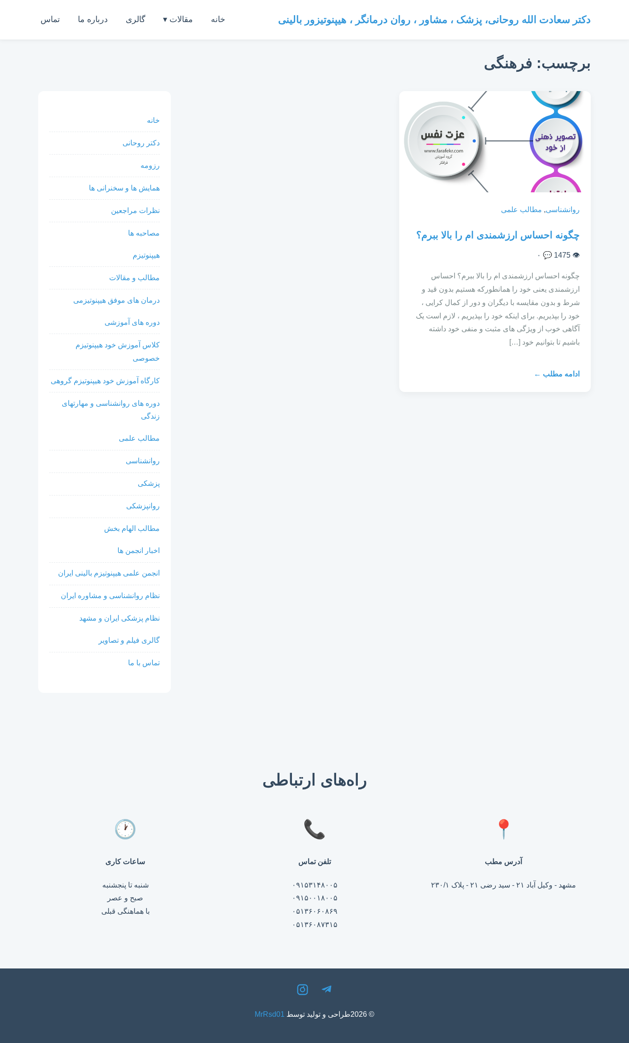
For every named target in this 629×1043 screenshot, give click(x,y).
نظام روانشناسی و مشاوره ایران (110, 595)
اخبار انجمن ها (138, 550)
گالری (136, 19)
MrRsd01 (270, 1014)
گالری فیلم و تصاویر (129, 640)
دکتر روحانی (141, 143)
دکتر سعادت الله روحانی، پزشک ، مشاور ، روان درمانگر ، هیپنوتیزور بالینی (434, 19)
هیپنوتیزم (146, 255)
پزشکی (149, 483)
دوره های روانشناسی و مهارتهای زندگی (111, 410)
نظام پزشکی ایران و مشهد (119, 618)
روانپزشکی (143, 506)
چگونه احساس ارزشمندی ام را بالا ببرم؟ (498, 235)
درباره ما (93, 19)
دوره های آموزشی (132, 322)
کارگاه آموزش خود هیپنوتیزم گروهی (105, 381)
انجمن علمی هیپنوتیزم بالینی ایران (109, 573)
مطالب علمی (521, 209)
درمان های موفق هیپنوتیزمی (116, 300)
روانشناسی (563, 209)
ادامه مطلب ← (557, 374)
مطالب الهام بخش (132, 528)
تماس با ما (144, 663)
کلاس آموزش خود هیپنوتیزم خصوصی (118, 351)
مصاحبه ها (144, 233)
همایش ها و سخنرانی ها (124, 188)
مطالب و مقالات (134, 278)
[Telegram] (326, 992)
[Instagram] (302, 992)
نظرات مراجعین (135, 210)
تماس (50, 19)
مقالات (181, 19)
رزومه (150, 165)
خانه (218, 19)
